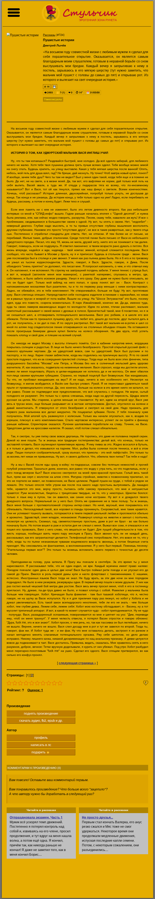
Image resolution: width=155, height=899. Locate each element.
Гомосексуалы (53, 99)
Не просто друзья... (97, 817)
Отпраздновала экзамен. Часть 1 (36, 817)
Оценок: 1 (35, 690)
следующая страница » (77, 663)
